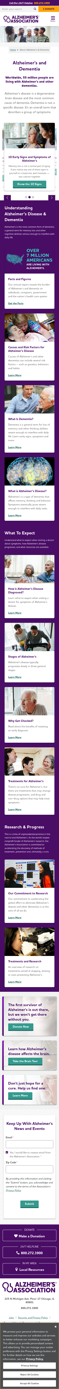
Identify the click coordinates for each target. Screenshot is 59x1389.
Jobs (11, 1317)
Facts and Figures (19, 279)
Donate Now (21, 1026)
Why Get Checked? (21, 721)
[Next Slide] (51, 198)
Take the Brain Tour (25, 1061)
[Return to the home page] (21, 19)
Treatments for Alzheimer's (26, 781)
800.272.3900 (42, 3)
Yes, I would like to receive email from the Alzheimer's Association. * (30, 1154)
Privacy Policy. (35, 1358)
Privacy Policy (13, 1190)
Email (9, 1137)
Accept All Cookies (29, 1383)
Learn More (14, 375)
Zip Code (11, 1162)
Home (13, 49)
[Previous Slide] (7, 198)
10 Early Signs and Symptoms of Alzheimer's (29, 159)
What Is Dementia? (20, 419)
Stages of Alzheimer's (22, 656)
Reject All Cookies (29, 1374)
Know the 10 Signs (29, 184)
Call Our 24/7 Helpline (21, 3)
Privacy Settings (29, 1365)
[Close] (55, 1326)
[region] (29, 1356)
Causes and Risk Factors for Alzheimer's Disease (26, 349)
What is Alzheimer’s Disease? (27, 491)
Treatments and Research (24, 961)
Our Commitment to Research (28, 893)
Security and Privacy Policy (33, 1317)
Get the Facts (15, 303)
